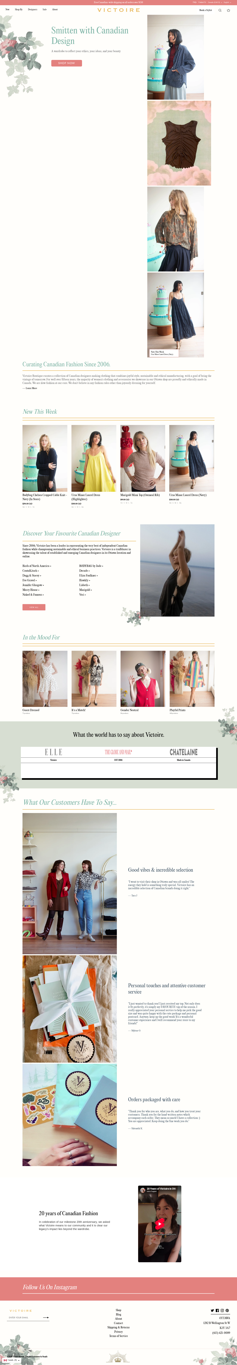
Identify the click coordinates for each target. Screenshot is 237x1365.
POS (26, 1357)
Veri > (82, 594)
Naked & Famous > (33, 594)
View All (33, 607)
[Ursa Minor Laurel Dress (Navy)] (191, 458)
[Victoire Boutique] (118, 10)
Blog (118, 1314)
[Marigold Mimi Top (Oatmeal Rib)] (142, 458)
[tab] (53, 752)
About (55, 9)
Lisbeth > (84, 585)
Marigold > (85, 590)
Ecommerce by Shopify (39, 1357)
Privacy (118, 1332)
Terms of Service (118, 1336)
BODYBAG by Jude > (91, 566)
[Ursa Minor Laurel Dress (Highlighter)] (93, 458)
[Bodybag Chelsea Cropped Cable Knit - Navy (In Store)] (44, 458)
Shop (118, 1310)
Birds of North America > (36, 566)
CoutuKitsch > (30, 570)
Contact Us (202, 2)
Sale (45, 9)
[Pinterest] (227, 1310)
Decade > (84, 570)
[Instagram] (222, 1310)
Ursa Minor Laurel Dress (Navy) (162, 354)
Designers (32, 9)
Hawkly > (84, 580)
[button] (11, 1360)
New (7, 9)
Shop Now (66, 63)
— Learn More (29, 388)
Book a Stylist (205, 10)
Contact (118, 1323)
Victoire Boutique (18, 1357)
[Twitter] (212, 1310)
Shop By (18, 9)
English (226, 2)
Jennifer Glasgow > (33, 585)
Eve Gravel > (29, 580)
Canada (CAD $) (214, 2)
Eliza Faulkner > (88, 575)
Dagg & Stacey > (31, 575)
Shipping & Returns (118, 1327)
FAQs (195, 2)
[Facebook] (217, 1310)
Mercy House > (30, 590)
